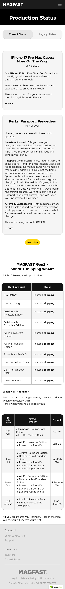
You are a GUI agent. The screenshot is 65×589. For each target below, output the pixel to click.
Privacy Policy (28, 578)
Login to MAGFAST (16, 535)
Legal (14, 578)
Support (9, 540)
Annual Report (13, 559)
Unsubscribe (47, 578)
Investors (10, 554)
